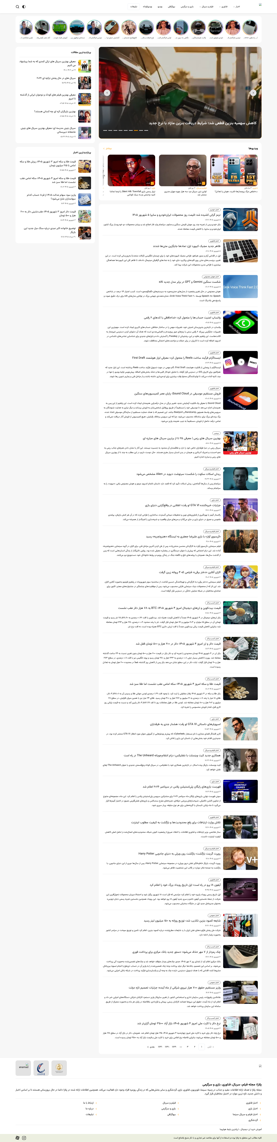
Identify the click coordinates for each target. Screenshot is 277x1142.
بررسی (216, 433)
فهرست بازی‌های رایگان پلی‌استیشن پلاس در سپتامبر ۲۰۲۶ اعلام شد (182, 787)
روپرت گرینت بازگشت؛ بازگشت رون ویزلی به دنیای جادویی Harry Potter (179, 854)
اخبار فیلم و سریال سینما (245, 1115)
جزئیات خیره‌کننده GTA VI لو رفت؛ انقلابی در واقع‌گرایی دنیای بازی (183, 505)
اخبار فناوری (214, 241)
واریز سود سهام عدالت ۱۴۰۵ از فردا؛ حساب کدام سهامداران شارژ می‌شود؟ (51, 197)
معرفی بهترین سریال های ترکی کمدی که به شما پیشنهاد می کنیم (47, 63)
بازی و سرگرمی (187, 6)
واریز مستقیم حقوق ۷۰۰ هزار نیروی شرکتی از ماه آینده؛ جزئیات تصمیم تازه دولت (175, 988)
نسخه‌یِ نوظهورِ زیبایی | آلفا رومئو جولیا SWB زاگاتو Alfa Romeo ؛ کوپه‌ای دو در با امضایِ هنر (77, 38)
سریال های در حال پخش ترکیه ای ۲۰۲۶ (56, 78)
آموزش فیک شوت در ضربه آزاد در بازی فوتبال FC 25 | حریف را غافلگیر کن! (60, 38)
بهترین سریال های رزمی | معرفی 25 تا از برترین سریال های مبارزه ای (182, 438)
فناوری (224, 6)
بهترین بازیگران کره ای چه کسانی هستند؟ (55, 112)
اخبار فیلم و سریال (212, 469)
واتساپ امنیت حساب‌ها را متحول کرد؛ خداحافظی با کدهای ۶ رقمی (182, 318)
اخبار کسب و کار (213, 603)
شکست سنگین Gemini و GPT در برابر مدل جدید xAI (190, 282)
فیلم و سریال (207, 6)
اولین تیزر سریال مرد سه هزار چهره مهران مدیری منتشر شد (185, 193)
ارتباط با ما (88, 1103)
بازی (153, 188)
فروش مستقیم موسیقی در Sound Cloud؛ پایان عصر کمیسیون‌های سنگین (177, 394)
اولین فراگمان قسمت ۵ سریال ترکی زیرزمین (163, 38)
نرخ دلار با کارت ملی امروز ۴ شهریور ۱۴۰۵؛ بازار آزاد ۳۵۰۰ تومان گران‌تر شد (179, 1023)
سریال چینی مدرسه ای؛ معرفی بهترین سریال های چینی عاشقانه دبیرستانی (48, 130)
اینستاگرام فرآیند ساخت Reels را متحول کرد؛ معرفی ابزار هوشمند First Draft (176, 358)
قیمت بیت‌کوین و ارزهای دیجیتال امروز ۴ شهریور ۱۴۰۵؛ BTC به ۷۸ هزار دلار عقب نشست (169, 608)
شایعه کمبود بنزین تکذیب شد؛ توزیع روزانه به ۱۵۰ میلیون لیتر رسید (182, 921)
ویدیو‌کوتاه (147, 6)
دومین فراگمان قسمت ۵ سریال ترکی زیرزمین (233, 38)
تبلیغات (133, 6)
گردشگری (253, 1120)
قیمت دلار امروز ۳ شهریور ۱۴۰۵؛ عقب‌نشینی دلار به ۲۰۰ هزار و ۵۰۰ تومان (48, 214)
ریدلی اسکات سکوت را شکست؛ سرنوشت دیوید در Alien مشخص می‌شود (178, 474)
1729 (174, 1047)
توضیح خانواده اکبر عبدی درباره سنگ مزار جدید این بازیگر (50, 230)
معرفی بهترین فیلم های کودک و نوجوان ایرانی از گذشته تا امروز (48, 97)
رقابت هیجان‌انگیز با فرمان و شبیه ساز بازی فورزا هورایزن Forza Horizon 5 (198, 38)
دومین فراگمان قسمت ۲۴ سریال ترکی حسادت (94, 38)
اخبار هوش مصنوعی (211, 276)
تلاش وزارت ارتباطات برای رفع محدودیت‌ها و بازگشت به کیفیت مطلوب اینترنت (176, 822)
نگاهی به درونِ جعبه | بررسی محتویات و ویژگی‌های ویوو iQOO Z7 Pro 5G (181, 38)
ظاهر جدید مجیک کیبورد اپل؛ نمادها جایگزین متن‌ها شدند (187, 246)
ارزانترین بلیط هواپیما (229, 1129)
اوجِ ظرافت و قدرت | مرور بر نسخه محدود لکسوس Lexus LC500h (146, 38)
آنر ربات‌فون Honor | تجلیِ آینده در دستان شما (250, 38)
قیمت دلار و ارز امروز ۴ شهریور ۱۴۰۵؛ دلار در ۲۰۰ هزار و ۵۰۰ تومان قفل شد (178, 644)
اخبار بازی (215, 500)
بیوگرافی (171, 6)
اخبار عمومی (214, 915)
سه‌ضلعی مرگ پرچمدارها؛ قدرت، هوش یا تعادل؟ (236, 191)
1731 (160, 1047)
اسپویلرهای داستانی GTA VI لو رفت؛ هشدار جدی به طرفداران (185, 724)
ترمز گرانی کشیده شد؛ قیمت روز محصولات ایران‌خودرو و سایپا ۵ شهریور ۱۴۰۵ (176, 215)
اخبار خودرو (214, 209)
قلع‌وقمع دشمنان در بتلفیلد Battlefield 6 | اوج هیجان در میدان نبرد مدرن (129, 38)
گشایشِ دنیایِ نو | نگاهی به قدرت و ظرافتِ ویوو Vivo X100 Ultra (112, 38)
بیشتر (109, 148)
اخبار (238, 6)
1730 (167, 1047)
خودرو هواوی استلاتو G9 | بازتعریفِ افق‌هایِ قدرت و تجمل (215, 38)
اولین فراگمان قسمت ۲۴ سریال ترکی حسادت (25, 38)
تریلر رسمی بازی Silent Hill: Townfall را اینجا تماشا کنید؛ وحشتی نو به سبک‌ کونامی (132, 193)
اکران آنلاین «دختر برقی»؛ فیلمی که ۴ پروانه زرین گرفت (190, 572)
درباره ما (90, 1109)
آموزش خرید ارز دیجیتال (251, 1129)
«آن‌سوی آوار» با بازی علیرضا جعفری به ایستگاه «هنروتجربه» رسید (183, 536)
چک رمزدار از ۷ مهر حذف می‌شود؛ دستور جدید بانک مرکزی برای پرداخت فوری (176, 952)
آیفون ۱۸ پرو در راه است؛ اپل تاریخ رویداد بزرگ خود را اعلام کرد (185, 885)
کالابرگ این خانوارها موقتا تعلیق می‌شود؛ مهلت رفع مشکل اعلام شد (203, 123)
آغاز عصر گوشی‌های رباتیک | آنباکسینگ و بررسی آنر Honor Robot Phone (42, 38)
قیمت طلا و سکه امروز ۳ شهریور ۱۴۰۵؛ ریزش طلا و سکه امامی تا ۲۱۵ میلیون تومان (48, 164)
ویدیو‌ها (253, 148)
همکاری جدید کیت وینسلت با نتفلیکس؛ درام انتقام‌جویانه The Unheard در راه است (172, 755)
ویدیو (160, 6)
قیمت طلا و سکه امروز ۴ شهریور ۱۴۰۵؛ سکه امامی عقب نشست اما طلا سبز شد (175, 684)
